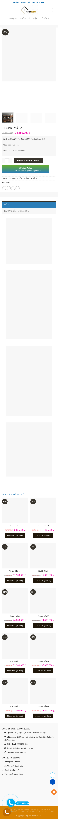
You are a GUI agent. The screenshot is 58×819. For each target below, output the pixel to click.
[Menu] (3, 10)
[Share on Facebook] (4, 188)
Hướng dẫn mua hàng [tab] (16, 211)
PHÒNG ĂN (35, 809)
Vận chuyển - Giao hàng (13, 774)
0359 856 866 (23, 803)
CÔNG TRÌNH (35, 811)
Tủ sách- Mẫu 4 (15, 616)
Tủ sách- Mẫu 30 (43, 526)
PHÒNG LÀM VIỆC (29, 19)
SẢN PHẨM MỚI (15, 178)
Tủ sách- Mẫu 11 (14, 571)
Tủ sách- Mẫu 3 (43, 571)
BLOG (44, 811)
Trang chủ (13, 19)
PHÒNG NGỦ (45, 809)
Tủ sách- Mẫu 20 (43, 661)
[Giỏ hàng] (54, 10)
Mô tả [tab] (7, 204)
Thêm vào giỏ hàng (28, 161)
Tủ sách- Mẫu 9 (15, 526)
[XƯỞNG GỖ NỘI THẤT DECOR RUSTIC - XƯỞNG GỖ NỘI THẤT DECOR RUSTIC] (29, 10)
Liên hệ (51, 811)
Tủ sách (7, 182)
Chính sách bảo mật (11, 770)
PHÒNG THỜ (24, 811)
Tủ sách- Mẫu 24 (43, 706)
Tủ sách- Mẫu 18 (14, 706)
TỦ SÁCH (44, 19)
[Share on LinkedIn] (18, 188)
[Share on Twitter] (9, 188)
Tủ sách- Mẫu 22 (14, 661)
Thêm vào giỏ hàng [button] (15, 535)
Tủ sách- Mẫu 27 (43, 616)
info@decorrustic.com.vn (23, 748)
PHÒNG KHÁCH (24, 809)
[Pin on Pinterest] (13, 188)
